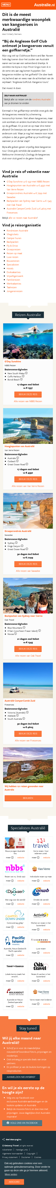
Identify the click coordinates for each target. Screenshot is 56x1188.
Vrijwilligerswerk (15, 276)
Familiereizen (13, 279)
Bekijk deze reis (28, 394)
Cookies (37, 1157)
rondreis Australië (41, 99)
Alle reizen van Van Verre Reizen (28, 486)
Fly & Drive (12, 245)
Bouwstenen (13, 261)
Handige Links (22, 1149)
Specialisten (13, 264)
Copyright (31, 1153)
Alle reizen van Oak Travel (28, 655)
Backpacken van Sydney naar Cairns (23, 616)
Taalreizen (12, 287)
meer (8, 857)
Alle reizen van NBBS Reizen (28, 401)
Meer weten (11, 1174)
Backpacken (13, 242)
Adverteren (7, 1149)
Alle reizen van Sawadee (28, 570)
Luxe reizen (12, 257)
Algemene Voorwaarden (12, 1153)
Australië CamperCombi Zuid (20, 700)
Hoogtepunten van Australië (19, 446)
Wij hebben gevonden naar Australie (24, 787)
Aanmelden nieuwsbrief (21, 1077)
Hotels (10, 268)
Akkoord (14, 1182)
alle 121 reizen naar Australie (23, 218)
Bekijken (28, 798)
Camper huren (14, 238)
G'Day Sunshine (13, 361)
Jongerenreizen (15, 291)
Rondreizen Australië (17, 230)
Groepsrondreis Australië (18, 531)
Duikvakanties (14, 272)
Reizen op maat (14, 253)
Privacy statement (10, 1157)
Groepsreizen (13, 249)
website (20, 857)
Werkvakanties (14, 283)
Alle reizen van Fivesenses (28, 740)
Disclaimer (25, 1157)
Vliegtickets (13, 234)
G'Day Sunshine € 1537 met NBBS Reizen (28, 181)
